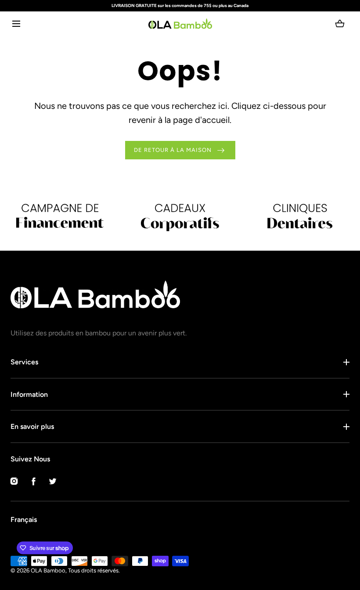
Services (24, 362)
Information (29, 394)
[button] (16, 23)
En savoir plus (32, 426)
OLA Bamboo (48, 570)
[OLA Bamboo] (180, 23)
